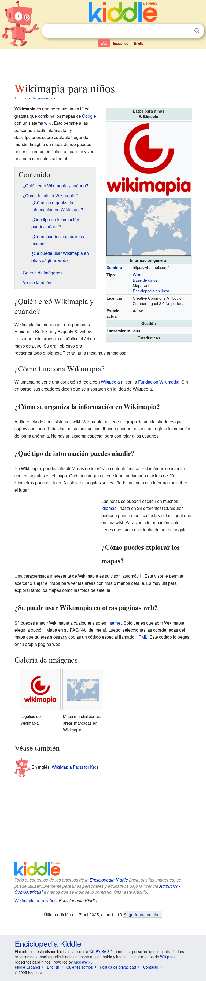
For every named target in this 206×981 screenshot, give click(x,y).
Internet (114, 623)
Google (89, 116)
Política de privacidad (118, 967)
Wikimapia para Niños (35, 900)
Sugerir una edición (142, 914)
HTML (141, 637)
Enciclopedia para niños (35, 98)
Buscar (196, 31)
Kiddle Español (27, 967)
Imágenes (120, 43)
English (139, 43)
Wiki (136, 274)
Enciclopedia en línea (151, 290)
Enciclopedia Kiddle (109, 880)
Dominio (114, 267)
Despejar (185, 30)
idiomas (108, 508)
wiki (48, 123)
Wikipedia (110, 382)
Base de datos (145, 280)
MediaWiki (82, 962)
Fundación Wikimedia (158, 382)
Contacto (150, 967)
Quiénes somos (79, 967)
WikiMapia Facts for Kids (75, 767)
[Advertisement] (103, 64)
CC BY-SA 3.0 (101, 951)
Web (104, 43)
